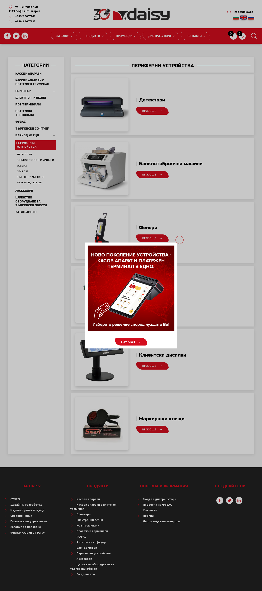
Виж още (128, 342)
